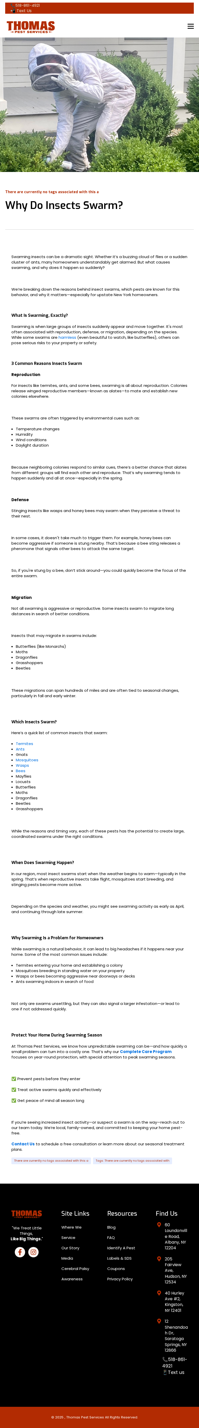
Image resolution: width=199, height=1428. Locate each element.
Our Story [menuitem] (70, 1248)
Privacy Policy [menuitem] (120, 1279)
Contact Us (23, 1144)
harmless (68, 337)
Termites (24, 743)
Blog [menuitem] (111, 1227)
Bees (20, 770)
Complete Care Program (146, 1051)
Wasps (22, 765)
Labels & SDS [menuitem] (119, 1258)
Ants (20, 749)
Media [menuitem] (67, 1258)
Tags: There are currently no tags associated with (132, 1161)
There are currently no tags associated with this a (51, 1161)
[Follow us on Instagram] (33, 1252)
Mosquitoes (27, 760)
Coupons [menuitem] (116, 1268)
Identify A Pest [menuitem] (121, 1248)
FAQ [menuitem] (111, 1237)
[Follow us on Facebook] (20, 1252)
